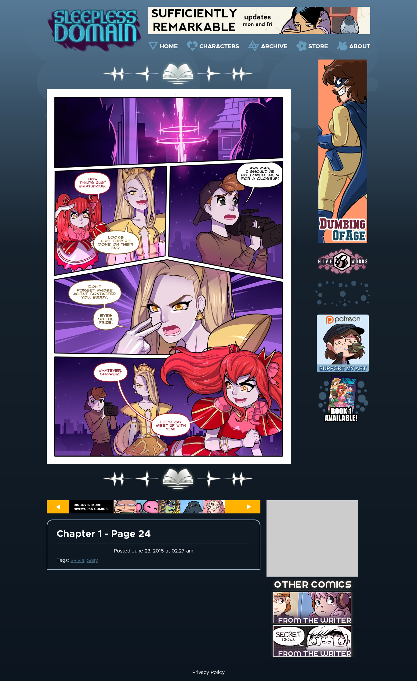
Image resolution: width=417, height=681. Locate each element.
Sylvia (77, 560)
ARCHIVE (274, 46)
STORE (318, 46)
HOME (169, 46)
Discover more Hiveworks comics (91, 507)
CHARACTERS (219, 46)
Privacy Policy (208, 672)
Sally (92, 560)
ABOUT (359, 46)
